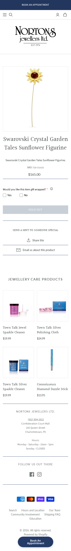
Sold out (35, 209)
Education (35, 518)
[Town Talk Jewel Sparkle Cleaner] (18, 305)
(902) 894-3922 (36, 419)
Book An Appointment (35, 542)
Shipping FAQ (52, 514)
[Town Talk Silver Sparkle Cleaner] (18, 362)
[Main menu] (5, 15)
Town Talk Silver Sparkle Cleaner (15, 387)
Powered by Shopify (35, 534)
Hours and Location (32, 510)
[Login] (58, 15)
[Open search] (11, 15)
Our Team (54, 510)
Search (13, 510)
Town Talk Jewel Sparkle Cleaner (14, 330)
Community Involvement (25, 514)
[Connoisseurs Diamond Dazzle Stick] (52, 362)
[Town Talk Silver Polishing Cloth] (52, 305)
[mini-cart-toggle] (65, 15)
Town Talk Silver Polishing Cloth (49, 330)
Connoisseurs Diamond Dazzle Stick (52, 387)
